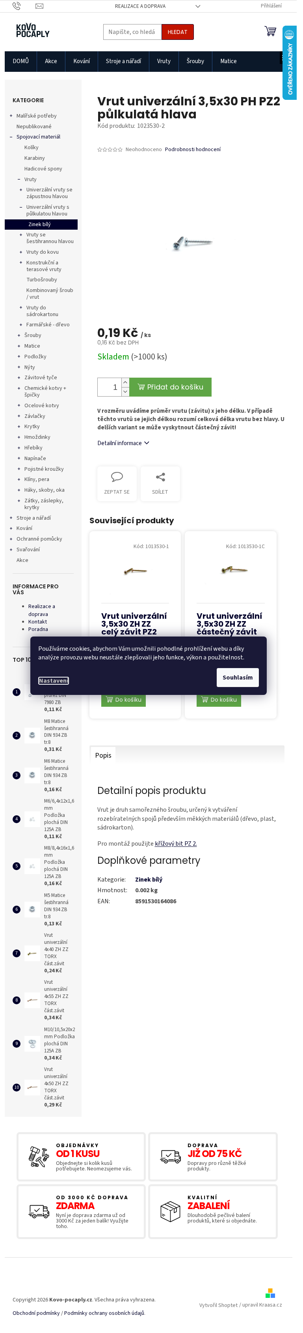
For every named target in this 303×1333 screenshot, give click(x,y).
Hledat (178, 32)
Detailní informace (119, 443)
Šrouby (32, 335)
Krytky (32, 427)
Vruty (30, 179)
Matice (32, 346)
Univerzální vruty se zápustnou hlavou (49, 193)
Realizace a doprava (140, 6)
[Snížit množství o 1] (125, 391)
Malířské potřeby (37, 116)
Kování (24, 528)
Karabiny (34, 158)
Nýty (29, 367)
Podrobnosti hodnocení (193, 150)
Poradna (38, 629)
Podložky (35, 357)
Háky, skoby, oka (44, 490)
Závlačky (34, 416)
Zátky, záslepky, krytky (43, 504)
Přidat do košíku (175, 387)
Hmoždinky (37, 437)
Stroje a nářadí (34, 518)
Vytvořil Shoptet (218, 1305)
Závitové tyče (40, 378)
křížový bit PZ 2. (176, 843)
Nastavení (53, 681)
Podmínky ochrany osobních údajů (104, 1313)
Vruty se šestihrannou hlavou (50, 238)
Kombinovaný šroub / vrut (49, 293)
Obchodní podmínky (36, 1313)
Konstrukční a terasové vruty (43, 266)
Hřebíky (33, 448)
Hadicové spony (43, 169)
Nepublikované (34, 127)
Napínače (35, 458)
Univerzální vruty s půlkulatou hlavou (47, 210)
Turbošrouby (41, 280)
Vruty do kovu (42, 252)
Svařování (28, 550)
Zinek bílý (39, 224)
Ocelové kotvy (41, 406)
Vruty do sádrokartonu (42, 311)
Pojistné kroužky (44, 469)
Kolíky (31, 148)
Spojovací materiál (38, 137)
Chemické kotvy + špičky (45, 391)
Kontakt (37, 622)
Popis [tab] (103, 755)
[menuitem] (21, 61)
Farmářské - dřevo (48, 325)
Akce (22, 560)
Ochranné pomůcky (39, 539)
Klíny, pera (36, 479)
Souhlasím (238, 677)
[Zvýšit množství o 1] (125, 382)
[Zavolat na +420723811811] (24, 5)
